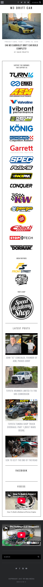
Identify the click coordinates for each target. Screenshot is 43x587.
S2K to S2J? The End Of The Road (21, 460)
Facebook (21, 470)
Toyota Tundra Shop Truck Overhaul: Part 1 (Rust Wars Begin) (21, 427)
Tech (20, 42)
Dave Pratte (23, 52)
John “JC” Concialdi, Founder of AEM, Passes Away (21, 359)
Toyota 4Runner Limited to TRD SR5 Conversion (21, 392)
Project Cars (11, 42)
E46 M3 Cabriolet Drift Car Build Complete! (21, 47)
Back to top (21, 582)
